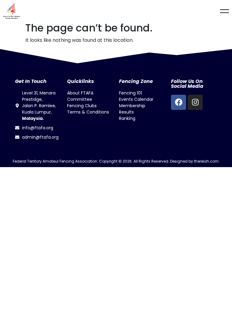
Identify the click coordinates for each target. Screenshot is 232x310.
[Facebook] (178, 102)
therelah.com (206, 161)
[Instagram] (195, 102)
